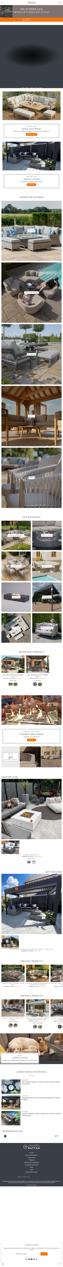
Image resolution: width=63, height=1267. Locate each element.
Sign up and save (23, 1177)
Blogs (31, 1167)
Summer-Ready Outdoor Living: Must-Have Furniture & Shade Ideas (42, 1114)
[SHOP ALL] (31, 720)
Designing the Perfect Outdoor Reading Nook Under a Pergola (41, 1099)
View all (31, 1075)
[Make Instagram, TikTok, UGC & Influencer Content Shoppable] (57, 1136)
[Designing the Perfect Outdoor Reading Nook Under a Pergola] (11, 1102)
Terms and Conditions (31, 1155)
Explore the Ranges (31, 59)
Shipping (31, 1160)
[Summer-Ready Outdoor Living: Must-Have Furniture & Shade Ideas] (11, 1118)
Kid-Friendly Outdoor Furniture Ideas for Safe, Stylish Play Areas (41, 1083)
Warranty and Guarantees (31, 1162)
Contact (31, 1153)
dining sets (31, 134)
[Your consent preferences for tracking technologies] (2, 1264)
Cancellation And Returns (32, 1165)
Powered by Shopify (31, 1185)
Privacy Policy (31, 1157)
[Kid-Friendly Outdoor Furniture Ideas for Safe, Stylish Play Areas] (11, 1086)
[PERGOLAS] (31, 165)
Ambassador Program (31, 1172)
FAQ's (31, 1169)
